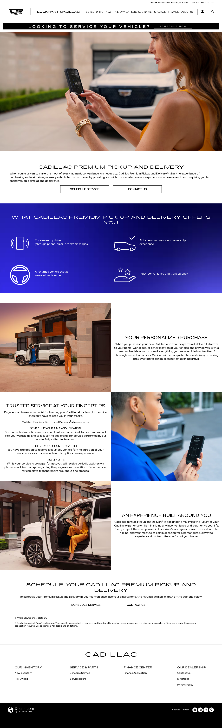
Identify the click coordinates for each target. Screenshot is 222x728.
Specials (160, 11)
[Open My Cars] (202, 12)
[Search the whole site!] (212, 12)
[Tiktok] (205, 709)
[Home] (16, 12)
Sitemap (176, 710)
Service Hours (78, 678)
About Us (187, 11)
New (108, 11)
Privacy (185, 710)
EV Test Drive (94, 11)
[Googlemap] (211, 709)
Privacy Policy (185, 684)
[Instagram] (200, 709)
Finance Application (135, 672)
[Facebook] (194, 709)
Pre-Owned (121, 11)
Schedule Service (84, 189)
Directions (183, 678)
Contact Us (137, 189)
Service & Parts (141, 11)
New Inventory (23, 672)
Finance (173, 11)
